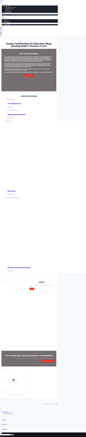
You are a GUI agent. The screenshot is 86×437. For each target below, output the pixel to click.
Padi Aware (3, 429)
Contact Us (5, 19)
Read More (10, 106)
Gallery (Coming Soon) (7, 427)
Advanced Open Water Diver (9, 8)
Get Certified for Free (14, 103)
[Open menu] (1, 35)
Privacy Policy (22, 403)
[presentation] (29, 99)
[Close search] (1, 433)
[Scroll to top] (0, 408)
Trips (4, 421)
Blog (3, 17)
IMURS (3, 25)
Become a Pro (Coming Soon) (8, 12)
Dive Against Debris (6, 24)
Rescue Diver (12, 191)
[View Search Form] (1, 28)
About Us (3, 424)
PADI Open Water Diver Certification (10, 7)
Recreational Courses (7, 413)
